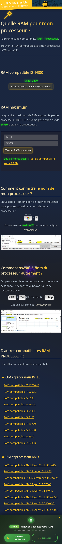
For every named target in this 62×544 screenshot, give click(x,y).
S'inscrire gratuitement (19, 537)
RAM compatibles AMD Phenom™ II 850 (27, 471)
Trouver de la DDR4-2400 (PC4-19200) (31, 86)
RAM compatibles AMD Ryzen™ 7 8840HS (28, 490)
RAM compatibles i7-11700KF (21, 385)
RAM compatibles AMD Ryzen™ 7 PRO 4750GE (31, 510)
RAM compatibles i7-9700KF (20, 391)
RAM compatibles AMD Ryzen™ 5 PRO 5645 (30, 465)
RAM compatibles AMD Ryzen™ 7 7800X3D (29, 503)
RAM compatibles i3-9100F (20, 411)
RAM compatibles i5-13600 (20, 430)
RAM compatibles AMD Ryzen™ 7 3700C (27, 484)
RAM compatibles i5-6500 (19, 436)
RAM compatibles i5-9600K (20, 404)
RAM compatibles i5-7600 (19, 398)
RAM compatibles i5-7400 (19, 417)
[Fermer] (59, 517)
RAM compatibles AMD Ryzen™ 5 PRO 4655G (31, 497)
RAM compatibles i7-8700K (20, 443)
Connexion (46, 538)
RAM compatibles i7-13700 (20, 423)
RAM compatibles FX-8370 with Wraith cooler (31, 478)
